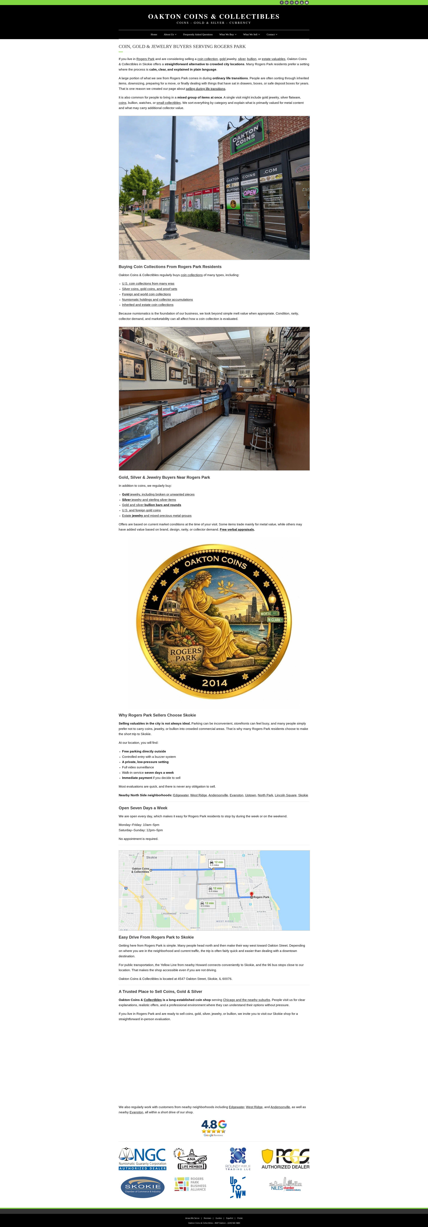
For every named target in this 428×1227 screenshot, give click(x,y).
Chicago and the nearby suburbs (246, 1000)
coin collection (207, 59)
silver (241, 59)
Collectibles (153, 1000)
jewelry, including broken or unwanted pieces (158, 494)
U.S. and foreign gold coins (141, 510)
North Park (265, 795)
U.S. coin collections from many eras (148, 283)
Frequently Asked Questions (198, 34)
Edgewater (181, 795)
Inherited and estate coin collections (148, 304)
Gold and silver (151, 505)
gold (223, 59)
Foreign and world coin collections (146, 294)
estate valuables (273, 59)
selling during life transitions (205, 88)
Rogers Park (145, 59)
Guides (219, 1218)
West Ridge (198, 795)
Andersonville (218, 795)
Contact (271, 34)
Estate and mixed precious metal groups (157, 515)
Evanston (236, 795)
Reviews (207, 1218)
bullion (251, 59)
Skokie (303, 795)
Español (229, 1218)
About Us (169, 34)
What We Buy (226, 34)
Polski (240, 1218)
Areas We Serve (192, 1218)
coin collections (192, 275)
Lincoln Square (286, 795)
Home (154, 34)
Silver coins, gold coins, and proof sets (149, 289)
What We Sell (250, 34)
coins (122, 103)
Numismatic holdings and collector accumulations (157, 299)
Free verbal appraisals (237, 529)
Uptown (250, 795)
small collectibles (168, 103)
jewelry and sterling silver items (149, 499)
